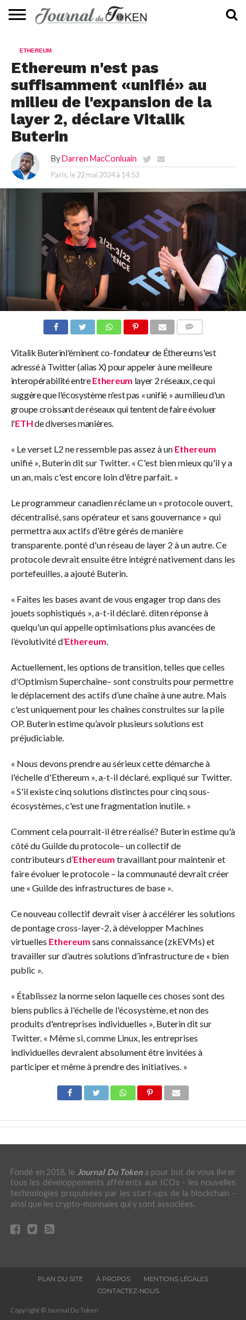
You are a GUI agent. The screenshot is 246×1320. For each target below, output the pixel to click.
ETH (24, 423)
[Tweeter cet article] (82, 323)
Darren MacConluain (99, 158)
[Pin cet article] (135, 323)
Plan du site (60, 1279)
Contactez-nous (128, 1291)
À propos (113, 1279)
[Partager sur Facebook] (55, 323)
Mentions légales (176, 1279)
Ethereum (112, 380)
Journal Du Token (110, 1172)
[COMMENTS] (189, 323)
